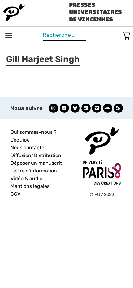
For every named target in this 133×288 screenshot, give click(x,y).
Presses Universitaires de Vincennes (95, 12)
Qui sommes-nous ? (34, 132)
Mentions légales (30, 186)
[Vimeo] (96, 108)
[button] (9, 35)
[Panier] (126, 34)
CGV (15, 194)
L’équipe (20, 140)
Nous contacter (28, 147)
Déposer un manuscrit (36, 163)
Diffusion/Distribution (36, 155)
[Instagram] (53, 108)
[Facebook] (64, 108)
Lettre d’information (34, 171)
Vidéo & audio (26, 178)
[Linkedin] (86, 108)
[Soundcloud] (107, 108)
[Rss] (118, 108)
